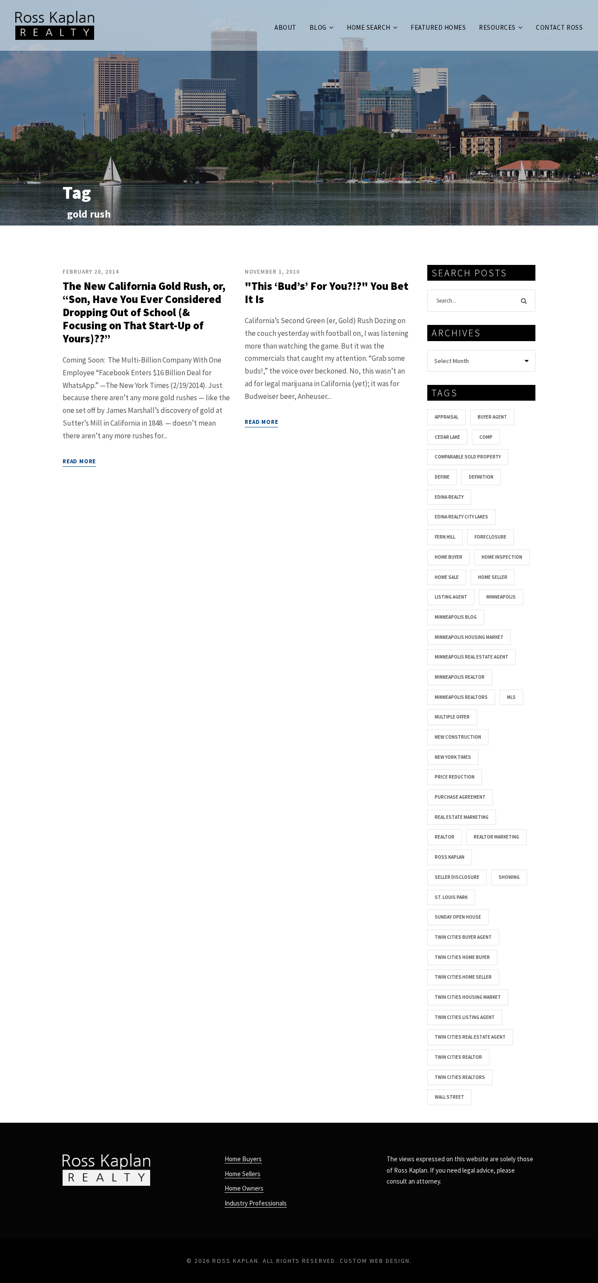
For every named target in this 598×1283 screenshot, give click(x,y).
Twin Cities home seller (463, 977)
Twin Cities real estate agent (470, 1037)
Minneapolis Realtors (461, 697)
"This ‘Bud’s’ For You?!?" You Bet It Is (326, 292)
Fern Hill (445, 537)
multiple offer (452, 717)
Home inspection (502, 557)
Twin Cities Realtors (460, 1077)
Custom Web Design (375, 1261)
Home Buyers (243, 1159)
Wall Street (449, 1097)
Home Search (368, 27)
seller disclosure (457, 877)
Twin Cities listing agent (465, 1017)
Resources (497, 27)
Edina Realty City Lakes (461, 517)
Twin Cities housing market (468, 997)
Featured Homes (438, 27)
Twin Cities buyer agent (463, 937)
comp (485, 437)
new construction (458, 737)
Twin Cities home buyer (462, 957)
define (442, 477)
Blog (318, 27)
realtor (444, 837)
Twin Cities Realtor (458, 1057)
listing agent (451, 597)
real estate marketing (462, 817)
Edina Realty (449, 497)
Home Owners (244, 1188)
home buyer (448, 557)
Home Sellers (242, 1174)
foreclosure (491, 537)
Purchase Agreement (460, 797)
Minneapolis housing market (469, 637)
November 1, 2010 (272, 271)
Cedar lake (447, 437)
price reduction (455, 777)
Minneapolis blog (456, 617)
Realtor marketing (496, 837)
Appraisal (446, 417)
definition (481, 477)
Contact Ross (559, 27)
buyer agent (492, 417)
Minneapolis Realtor (460, 677)
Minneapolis (501, 597)
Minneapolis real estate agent (471, 657)
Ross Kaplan (449, 857)
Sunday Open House (458, 917)
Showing (509, 877)
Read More (79, 461)
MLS (511, 697)
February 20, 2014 (91, 271)
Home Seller (492, 577)
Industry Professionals (256, 1203)
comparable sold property (468, 457)
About (285, 27)
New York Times (453, 757)
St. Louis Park (451, 897)
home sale (447, 577)
